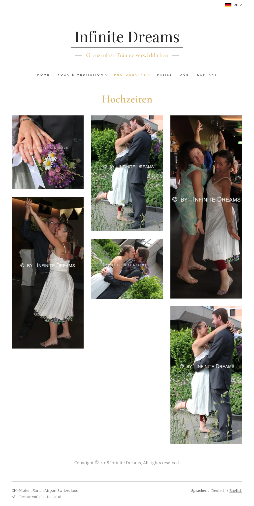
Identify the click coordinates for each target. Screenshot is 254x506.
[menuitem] (45, 75)
